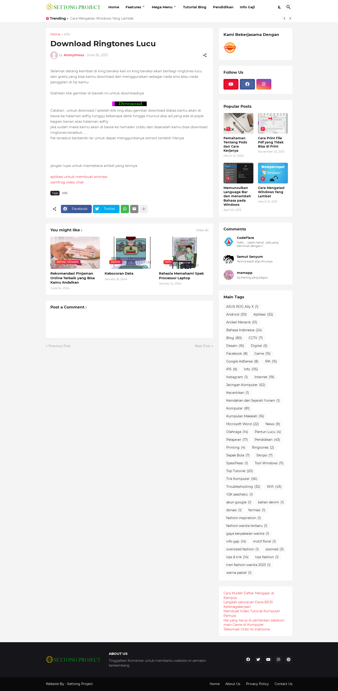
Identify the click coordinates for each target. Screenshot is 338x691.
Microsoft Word (242, 424)
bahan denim (271, 502)
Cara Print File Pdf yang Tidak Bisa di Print (271, 142)
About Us (232, 684)
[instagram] (264, 84)
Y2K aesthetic (239, 494)
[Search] (288, 7)
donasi (234, 510)
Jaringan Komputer (245, 385)
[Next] (290, 18)
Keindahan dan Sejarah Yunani (253, 400)
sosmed (275, 549)
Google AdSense (242, 361)
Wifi (274, 487)
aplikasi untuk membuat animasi (78, 176)
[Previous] (284, 18)
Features (133, 7)
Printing (235, 447)
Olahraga (237, 432)
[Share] (205, 55)
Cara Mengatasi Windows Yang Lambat (102, 18)
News (273, 424)
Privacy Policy (257, 684)
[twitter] (258, 660)
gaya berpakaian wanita (247, 533)
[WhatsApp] (125, 209)
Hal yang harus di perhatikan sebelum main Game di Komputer (253, 622)
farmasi (256, 510)
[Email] (134, 209)
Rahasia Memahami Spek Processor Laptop (181, 275)
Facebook (237, 353)
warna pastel (239, 573)
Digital (259, 346)
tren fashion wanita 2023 (248, 565)
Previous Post (60, 346)
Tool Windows (269, 463)
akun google (238, 502)
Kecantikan (237, 393)
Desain (235, 346)
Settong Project (80, 684)
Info (67, 34)
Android (236, 314)
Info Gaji (247, 7)
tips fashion (267, 557)
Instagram (237, 377)
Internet (264, 377)
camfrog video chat (67, 182)
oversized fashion (242, 549)
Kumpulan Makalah (245, 416)
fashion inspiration (243, 518)
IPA (271, 361)
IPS (231, 369)
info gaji (236, 541)
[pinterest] (288, 660)
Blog (234, 338)
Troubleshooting (243, 487)
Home (113, 7)
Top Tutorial (239, 471)
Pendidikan (223, 7)
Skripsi (264, 455)
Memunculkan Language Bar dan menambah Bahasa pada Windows (237, 196)
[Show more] (144, 209)
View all (202, 230)
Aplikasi (263, 314)
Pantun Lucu (268, 432)
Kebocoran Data (119, 273)
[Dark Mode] (280, 7)
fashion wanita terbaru (246, 526)
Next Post (202, 346)
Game (262, 353)
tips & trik (237, 557)
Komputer (238, 408)
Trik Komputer (241, 479)
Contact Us (283, 684)
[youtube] (231, 84)
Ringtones (263, 447)
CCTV (256, 338)
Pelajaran (237, 440)
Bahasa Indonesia (244, 330)
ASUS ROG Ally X (242, 307)
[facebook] (247, 84)
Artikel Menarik (241, 322)
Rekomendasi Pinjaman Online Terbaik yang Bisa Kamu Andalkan (72, 278)
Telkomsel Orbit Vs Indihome (246, 629)
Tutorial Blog (194, 7)
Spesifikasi (237, 463)
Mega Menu (162, 7)
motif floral (264, 541)
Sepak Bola (238, 455)
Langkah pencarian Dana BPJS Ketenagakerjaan (248, 604)
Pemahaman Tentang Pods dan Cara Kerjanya (235, 144)
